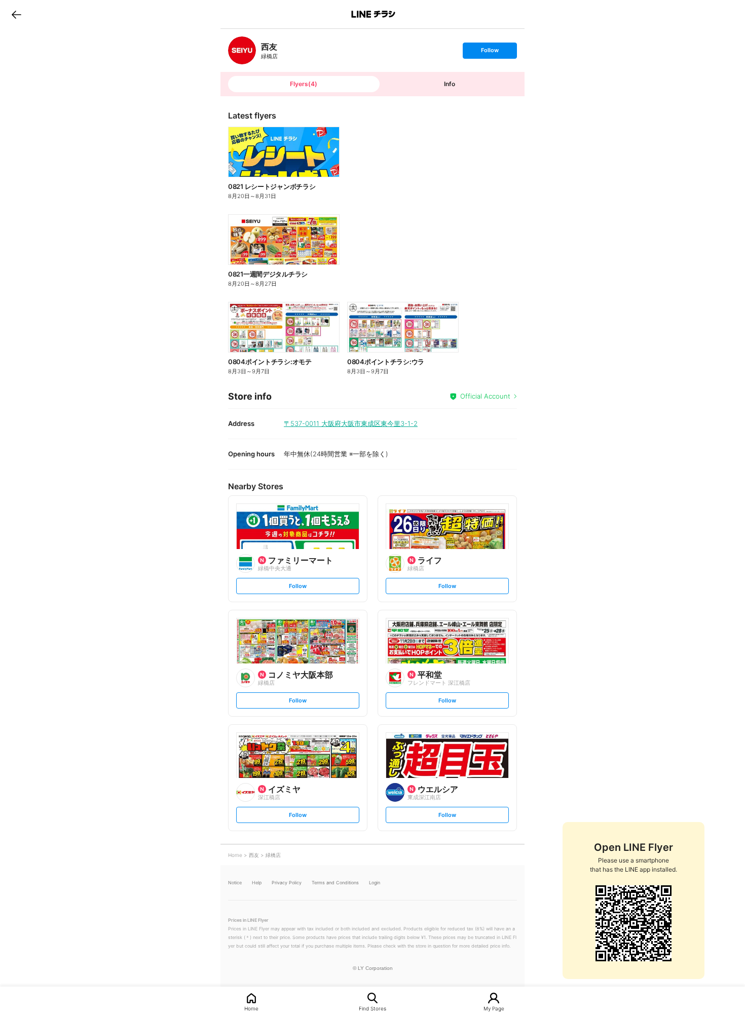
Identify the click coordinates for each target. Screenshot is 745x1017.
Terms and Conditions (335, 882)
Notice (235, 882)
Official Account (485, 396)
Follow (489, 52)
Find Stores (372, 1008)
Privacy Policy (287, 882)
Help (257, 882)
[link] (242, 50)
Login (374, 882)
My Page (493, 1008)
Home (251, 1008)
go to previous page (16, 14)
